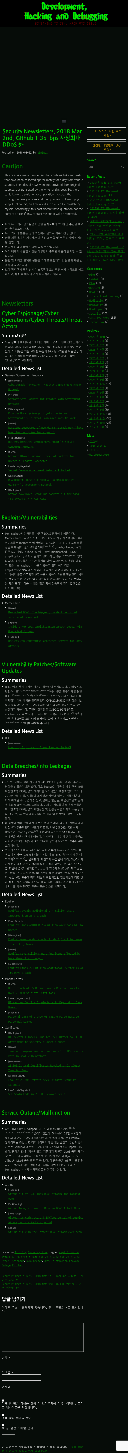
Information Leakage (65, 1260)
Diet (92, 274)
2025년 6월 (96, 353)
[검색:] (103, 167)
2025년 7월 (96, 349)
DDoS (47, 1260)
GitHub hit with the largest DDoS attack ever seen (45, 1231)
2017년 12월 (97, 414)
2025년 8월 (96, 345)
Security (20, 1252)
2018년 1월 (96, 409)
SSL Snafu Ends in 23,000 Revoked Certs (36, 1094)
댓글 (7, 1320)
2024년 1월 (96, 379)
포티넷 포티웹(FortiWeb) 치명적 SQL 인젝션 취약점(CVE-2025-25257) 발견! (105, 225)
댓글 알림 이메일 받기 (17, 1417)
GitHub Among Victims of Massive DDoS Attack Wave (44, 1208)
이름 (6, 1357)
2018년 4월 (96, 396)
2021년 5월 (96, 392)
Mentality (96, 304)
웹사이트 (7, 1386)
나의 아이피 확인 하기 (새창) (107, 133)
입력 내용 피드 (99, 446)
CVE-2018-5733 (70, 1256)
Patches (17, 1265)
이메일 (7, 1372)
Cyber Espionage (13, 1260)
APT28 (16, 1256)
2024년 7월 (96, 362)
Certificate (29, 1256)
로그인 (93, 441)
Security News (38, 1252)
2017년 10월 (97, 422)
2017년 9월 (96, 427)
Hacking (94, 287)
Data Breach (34, 1260)
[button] (64, 121)
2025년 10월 (97, 336)
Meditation (96, 300)
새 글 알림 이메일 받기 (17, 1428)
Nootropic (96, 309)
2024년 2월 (96, 375)
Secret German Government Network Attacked (39, 470)
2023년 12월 (97, 383)
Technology (96, 322)
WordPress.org (99, 454)
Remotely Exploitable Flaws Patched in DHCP (39, 747)
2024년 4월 (96, 366)
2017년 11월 (97, 418)
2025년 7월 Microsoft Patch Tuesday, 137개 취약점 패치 (105, 212)
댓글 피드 (95, 450)
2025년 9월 (96, 340)
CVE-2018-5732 (49, 1256)
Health (93, 292)
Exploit (94, 279)
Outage (6, 1265)
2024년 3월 (96, 371)
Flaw (92, 283)
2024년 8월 (96, 358)
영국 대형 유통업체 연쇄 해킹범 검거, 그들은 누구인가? (105, 238)
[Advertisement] (64, 93)
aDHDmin (43, 152)
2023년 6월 (96, 388)
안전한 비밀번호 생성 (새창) (106, 147)
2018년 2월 (96, 405)
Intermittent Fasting (104, 296)
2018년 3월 (96, 401)
